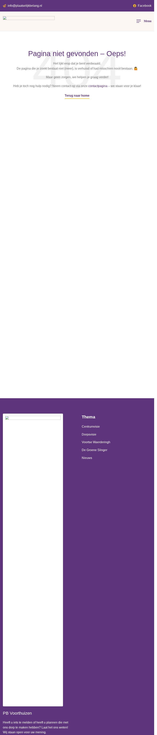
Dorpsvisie (89, 434)
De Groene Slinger (94, 450)
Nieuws (87, 458)
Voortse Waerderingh (96, 442)
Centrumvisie (91, 426)
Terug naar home (77, 95)
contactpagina (97, 86)
